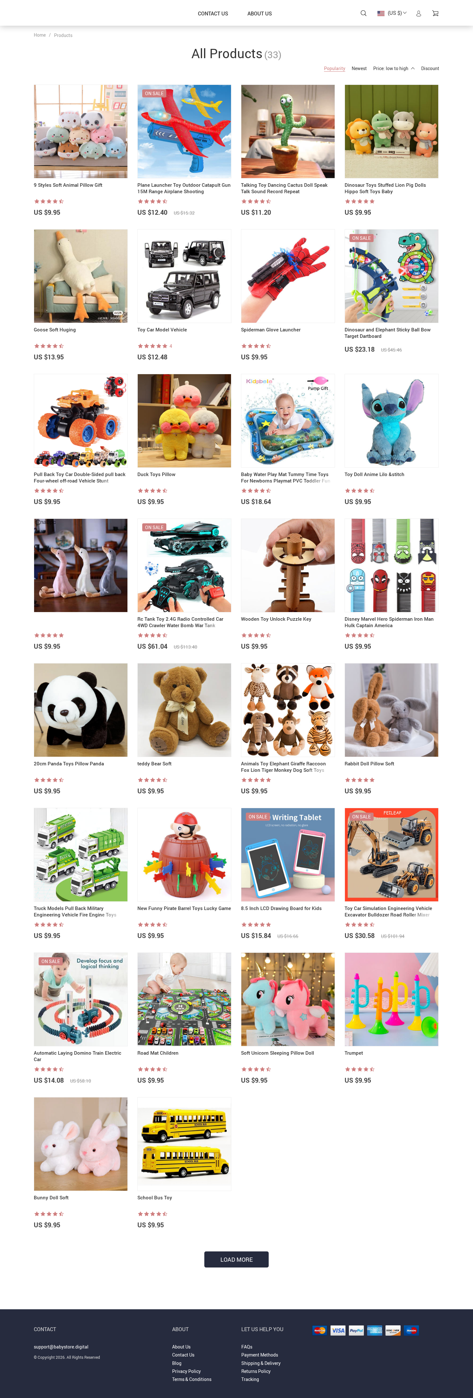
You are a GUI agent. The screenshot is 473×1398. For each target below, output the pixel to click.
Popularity (334, 68)
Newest (359, 68)
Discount (430, 68)
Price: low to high (390, 68)
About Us (259, 13)
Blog (176, 1363)
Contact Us (213, 13)
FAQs (246, 1347)
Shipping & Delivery (261, 1363)
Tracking (250, 1379)
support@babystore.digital (61, 1347)
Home (40, 35)
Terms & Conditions (191, 1379)
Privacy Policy (186, 1371)
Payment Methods (259, 1355)
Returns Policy (256, 1371)
